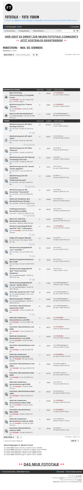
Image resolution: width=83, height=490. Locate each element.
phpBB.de (79, 480)
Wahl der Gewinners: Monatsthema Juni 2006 (20, 337)
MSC (57, 175)
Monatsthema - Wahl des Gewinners (23, 47)
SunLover (59, 391)
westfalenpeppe (17, 116)
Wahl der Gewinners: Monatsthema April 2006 (20, 383)
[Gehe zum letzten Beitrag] (63, 93)
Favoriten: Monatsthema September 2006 (20, 307)
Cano (58, 166)
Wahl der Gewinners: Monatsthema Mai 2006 (20, 355)
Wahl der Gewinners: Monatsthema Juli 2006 (20, 319)
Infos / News (19, 102)
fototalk (15, 100)
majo (16, 252)
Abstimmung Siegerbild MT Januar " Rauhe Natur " (21, 284)
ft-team (14, 51)
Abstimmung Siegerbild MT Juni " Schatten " (21, 248)
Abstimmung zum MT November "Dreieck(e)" (19, 191)
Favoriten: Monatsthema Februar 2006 (20, 429)
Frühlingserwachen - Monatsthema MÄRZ (18, 210)
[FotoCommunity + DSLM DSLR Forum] (15, 7)
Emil (57, 238)
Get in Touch (60, 373)
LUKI (57, 157)
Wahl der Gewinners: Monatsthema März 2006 (20, 401)
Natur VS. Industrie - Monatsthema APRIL (18, 220)
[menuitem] (19, 26)
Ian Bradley (79, 476)
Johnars (59, 136)
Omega (58, 219)
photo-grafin (60, 363)
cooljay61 (59, 419)
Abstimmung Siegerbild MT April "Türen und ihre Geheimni (21, 271)
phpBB (61, 478)
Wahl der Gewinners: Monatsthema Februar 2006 (21, 420)
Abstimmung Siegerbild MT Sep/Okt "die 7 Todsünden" (21, 227)
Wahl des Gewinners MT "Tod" (22, 292)
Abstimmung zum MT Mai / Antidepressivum (21, 125)
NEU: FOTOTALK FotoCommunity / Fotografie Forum (22, 95)
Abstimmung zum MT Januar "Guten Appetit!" (22, 167)
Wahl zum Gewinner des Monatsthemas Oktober (20, 200)
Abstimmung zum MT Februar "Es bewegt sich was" (22, 158)
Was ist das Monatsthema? (21, 114)
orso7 (14, 213)
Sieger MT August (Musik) (20, 238)
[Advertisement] (41, 72)
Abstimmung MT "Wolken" (20, 299)
